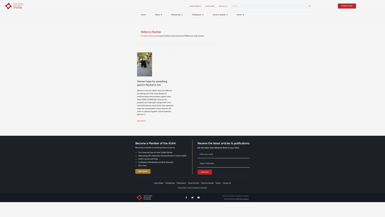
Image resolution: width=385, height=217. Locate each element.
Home (143, 14)
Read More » (141, 121)
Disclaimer (204, 188)
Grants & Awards (219, 14)
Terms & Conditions (193, 188)
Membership (176, 14)
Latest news (210, 6)
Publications (196, 14)
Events (239, 14)
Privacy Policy (182, 188)
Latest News (158, 183)
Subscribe (204, 172)
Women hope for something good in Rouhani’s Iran (152, 83)
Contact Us (223, 6)
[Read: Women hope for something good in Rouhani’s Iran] (144, 64)
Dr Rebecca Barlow (148, 35)
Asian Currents (195, 6)
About (157, 14)
